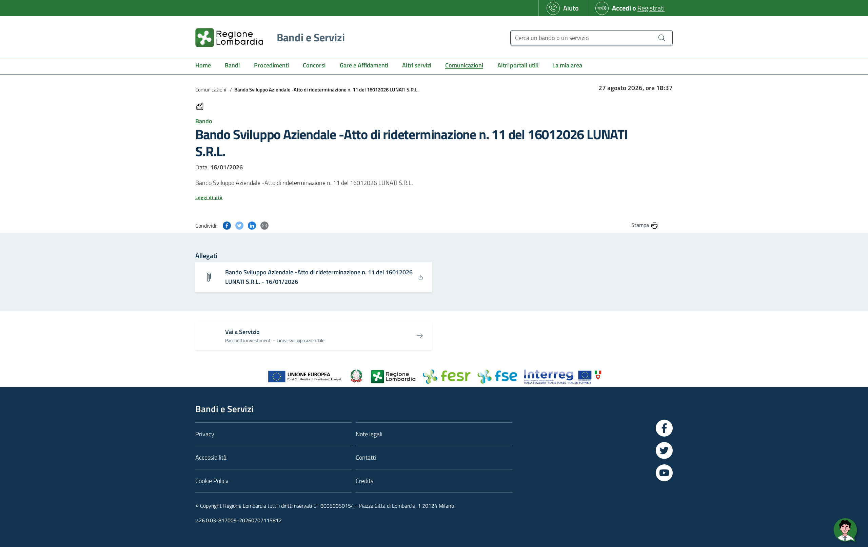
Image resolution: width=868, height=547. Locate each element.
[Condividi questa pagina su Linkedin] (252, 224)
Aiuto (571, 8)
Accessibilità (210, 457)
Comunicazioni (210, 89)
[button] (426, 197)
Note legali (369, 434)
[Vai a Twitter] (664, 450)
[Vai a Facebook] (664, 428)
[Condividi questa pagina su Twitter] (239, 224)
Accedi (621, 8)
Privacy (204, 434)
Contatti (366, 457)
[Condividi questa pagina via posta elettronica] (264, 224)
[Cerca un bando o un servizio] (661, 37)
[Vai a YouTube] (664, 473)
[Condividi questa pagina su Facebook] (227, 224)
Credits (364, 480)
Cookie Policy (212, 480)
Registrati (651, 8)
